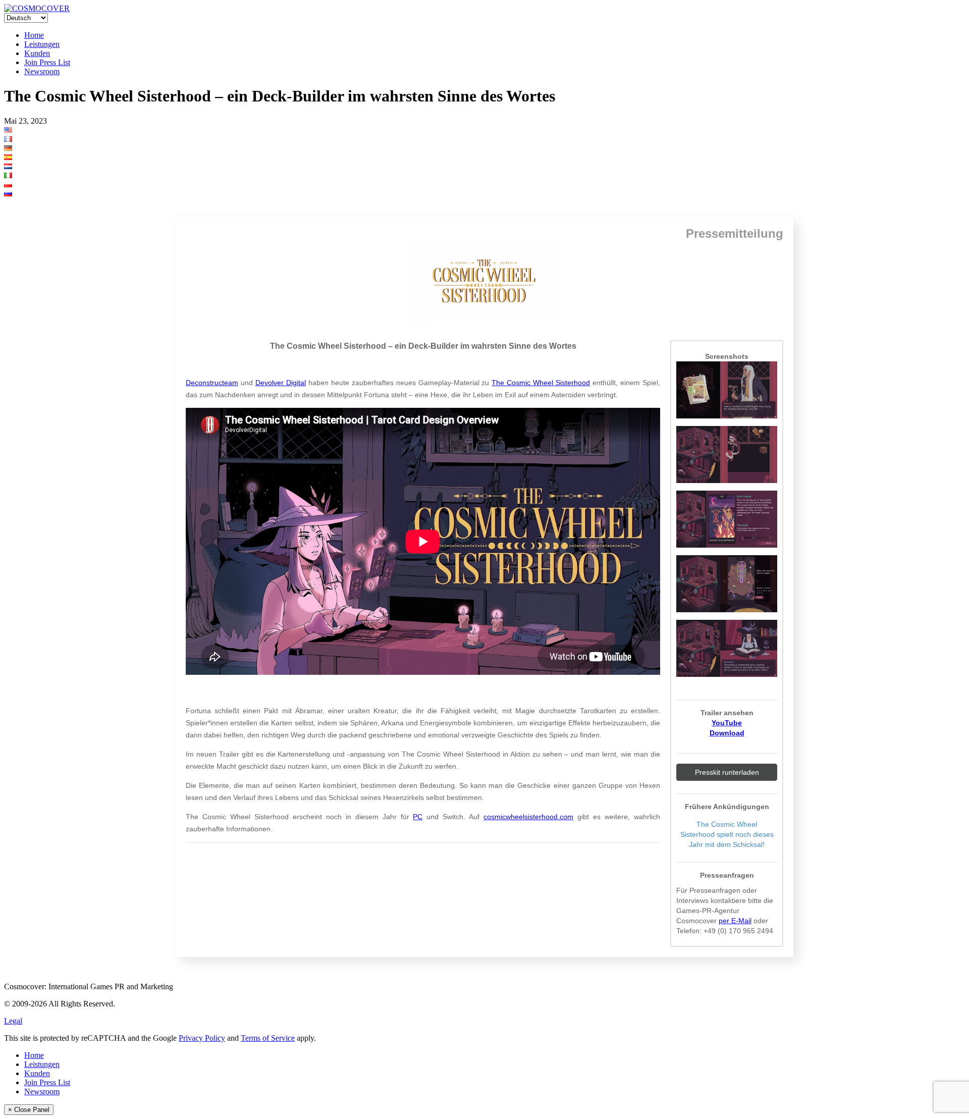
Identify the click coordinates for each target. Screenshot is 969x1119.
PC (417, 817)
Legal (13, 1021)
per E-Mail (735, 921)
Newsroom (42, 71)
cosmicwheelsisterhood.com (528, 817)
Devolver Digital (280, 383)
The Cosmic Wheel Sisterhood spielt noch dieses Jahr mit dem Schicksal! (727, 834)
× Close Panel (28, 1109)
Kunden (37, 53)
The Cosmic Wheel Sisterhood (541, 383)
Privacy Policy (202, 1038)
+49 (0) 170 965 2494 (738, 931)
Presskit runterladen (727, 772)
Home (34, 35)
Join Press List (47, 62)
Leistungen (42, 44)
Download (727, 733)
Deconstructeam (212, 383)
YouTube (727, 723)
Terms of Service (268, 1038)
